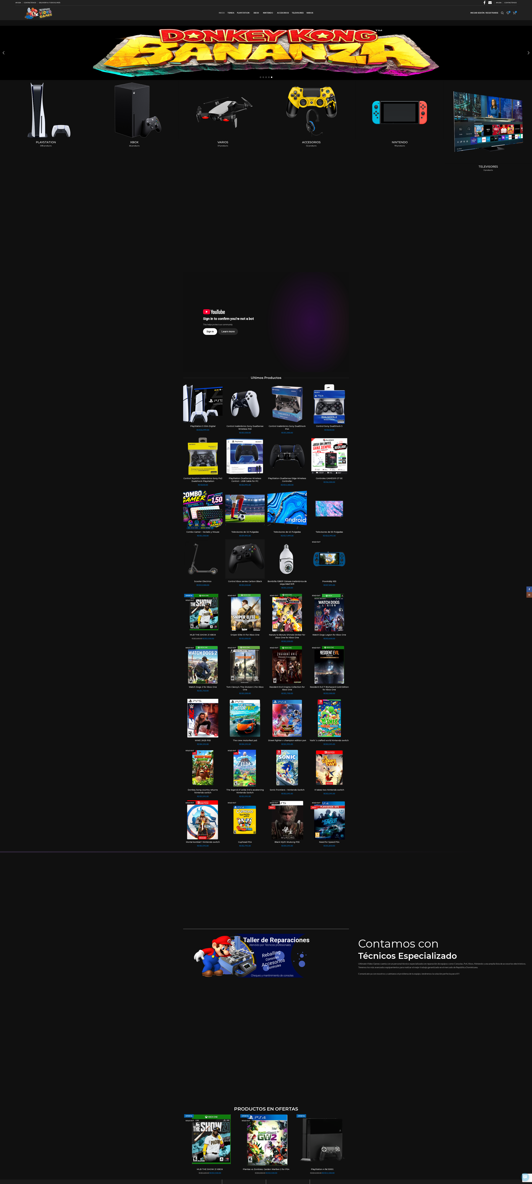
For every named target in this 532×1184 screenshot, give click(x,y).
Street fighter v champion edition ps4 (287, 740)
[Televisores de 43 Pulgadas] (287, 509)
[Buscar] (502, 13)
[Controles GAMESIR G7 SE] (329, 456)
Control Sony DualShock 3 (329, 426)
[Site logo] (38, 12)
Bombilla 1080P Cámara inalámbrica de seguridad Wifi (287, 582)
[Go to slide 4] (269, 77)
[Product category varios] (223, 114)
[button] (3, 52)
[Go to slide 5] (271, 77)
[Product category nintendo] (400, 114)
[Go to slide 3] (266, 77)
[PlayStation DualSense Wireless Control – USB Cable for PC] (245, 456)
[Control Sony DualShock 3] (329, 404)
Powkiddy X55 (329, 581)
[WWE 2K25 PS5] (203, 718)
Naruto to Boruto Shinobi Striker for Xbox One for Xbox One (287, 636)
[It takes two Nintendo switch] (329, 767)
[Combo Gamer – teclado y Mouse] (203, 509)
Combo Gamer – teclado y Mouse (202, 532)
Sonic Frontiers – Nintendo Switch (287, 790)
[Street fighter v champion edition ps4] (287, 718)
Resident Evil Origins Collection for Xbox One (287, 688)
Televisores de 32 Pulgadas (245, 532)
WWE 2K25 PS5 (203, 740)
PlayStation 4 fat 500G (322, 1169)
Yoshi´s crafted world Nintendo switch (329, 740)
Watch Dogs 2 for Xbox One (203, 687)
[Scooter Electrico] (203, 559)
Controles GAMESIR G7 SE (329, 478)
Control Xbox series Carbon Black (245, 581)
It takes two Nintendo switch (329, 790)
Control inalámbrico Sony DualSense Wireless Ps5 (245, 427)
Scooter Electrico (202, 581)
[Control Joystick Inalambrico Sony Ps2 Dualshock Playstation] (203, 456)
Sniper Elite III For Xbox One (245, 635)
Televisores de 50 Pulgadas (329, 532)
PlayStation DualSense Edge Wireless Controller (287, 479)
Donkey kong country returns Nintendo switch (203, 791)
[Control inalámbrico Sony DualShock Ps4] (287, 404)
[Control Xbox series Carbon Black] (245, 559)
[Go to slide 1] (260, 77)
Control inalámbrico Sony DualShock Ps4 (287, 427)
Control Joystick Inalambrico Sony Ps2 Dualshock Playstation (202, 479)
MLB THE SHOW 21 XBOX (203, 635)
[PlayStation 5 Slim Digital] (203, 404)
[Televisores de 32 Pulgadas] (245, 509)
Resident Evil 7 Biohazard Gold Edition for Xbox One (329, 688)
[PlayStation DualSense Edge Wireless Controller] (287, 456)
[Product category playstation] (46, 114)
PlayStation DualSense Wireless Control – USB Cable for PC (245, 479)
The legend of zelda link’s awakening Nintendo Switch (245, 791)
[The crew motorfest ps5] (245, 718)
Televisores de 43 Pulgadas (287, 532)
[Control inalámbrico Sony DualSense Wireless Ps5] (245, 404)
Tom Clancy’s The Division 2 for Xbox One (245, 688)
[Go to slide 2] (263, 77)
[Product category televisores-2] (488, 126)
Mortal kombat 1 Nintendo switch (203, 842)
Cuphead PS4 (245, 842)
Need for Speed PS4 (329, 842)
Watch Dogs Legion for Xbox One (329, 635)
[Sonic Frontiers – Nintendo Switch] (287, 767)
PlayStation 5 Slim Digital (202, 426)
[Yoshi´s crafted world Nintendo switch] (329, 718)
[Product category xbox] (134, 114)
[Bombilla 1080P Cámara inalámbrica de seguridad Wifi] (287, 559)
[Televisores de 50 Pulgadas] (329, 509)
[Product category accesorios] (311, 114)
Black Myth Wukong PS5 (287, 842)
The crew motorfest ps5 (245, 740)
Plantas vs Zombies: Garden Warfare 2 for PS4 (266, 1169)
